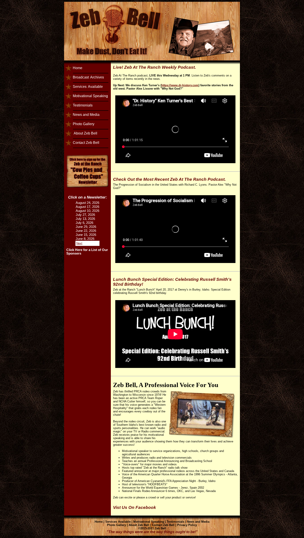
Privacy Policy (187, 525)
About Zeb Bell (85, 133)
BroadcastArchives (88, 77)
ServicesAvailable (88, 86)
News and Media (86, 114)
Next (79, 243)
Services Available (118, 521)
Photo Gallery (83, 124)
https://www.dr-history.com (180, 85)
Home (77, 68)
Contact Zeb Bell (86, 143)
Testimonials (83, 105)
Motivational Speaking (90, 96)
